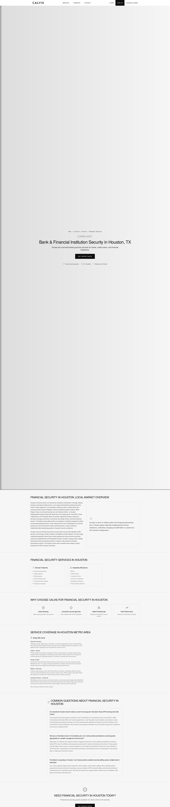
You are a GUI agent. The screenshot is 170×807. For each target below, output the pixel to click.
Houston (84, 231)
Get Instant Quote (85, 256)
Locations (76, 231)
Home (69, 231)
